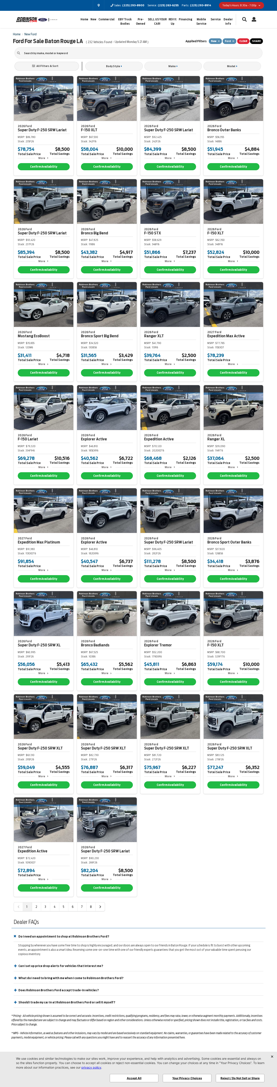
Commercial (106, 19)
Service (216, 19)
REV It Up (173, 21)
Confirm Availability (43, 166)
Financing (185, 19)
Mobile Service (201, 21)
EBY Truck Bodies (125, 21)
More (41, 158)
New (93, 19)
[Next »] (100, 906)
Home (84, 19)
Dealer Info (228, 21)
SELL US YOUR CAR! (157, 21)
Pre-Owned (140, 21)
